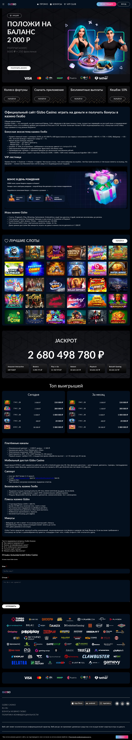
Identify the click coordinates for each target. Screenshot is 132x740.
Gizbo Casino (9, 705)
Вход (123, 4)
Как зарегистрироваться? (14, 543)
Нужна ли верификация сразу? (16, 545)
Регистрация (106, 4)
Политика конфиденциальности (20, 715)
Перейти (12, 99)
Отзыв (4, 577)
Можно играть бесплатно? (14, 551)
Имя (3, 566)
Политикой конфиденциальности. (80, 737)
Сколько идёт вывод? (12, 549)
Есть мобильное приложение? (16, 547)
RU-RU (5, 708)
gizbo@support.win (22, 478)
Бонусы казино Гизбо (14, 711)
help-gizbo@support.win (44, 478)
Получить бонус (19, 68)
